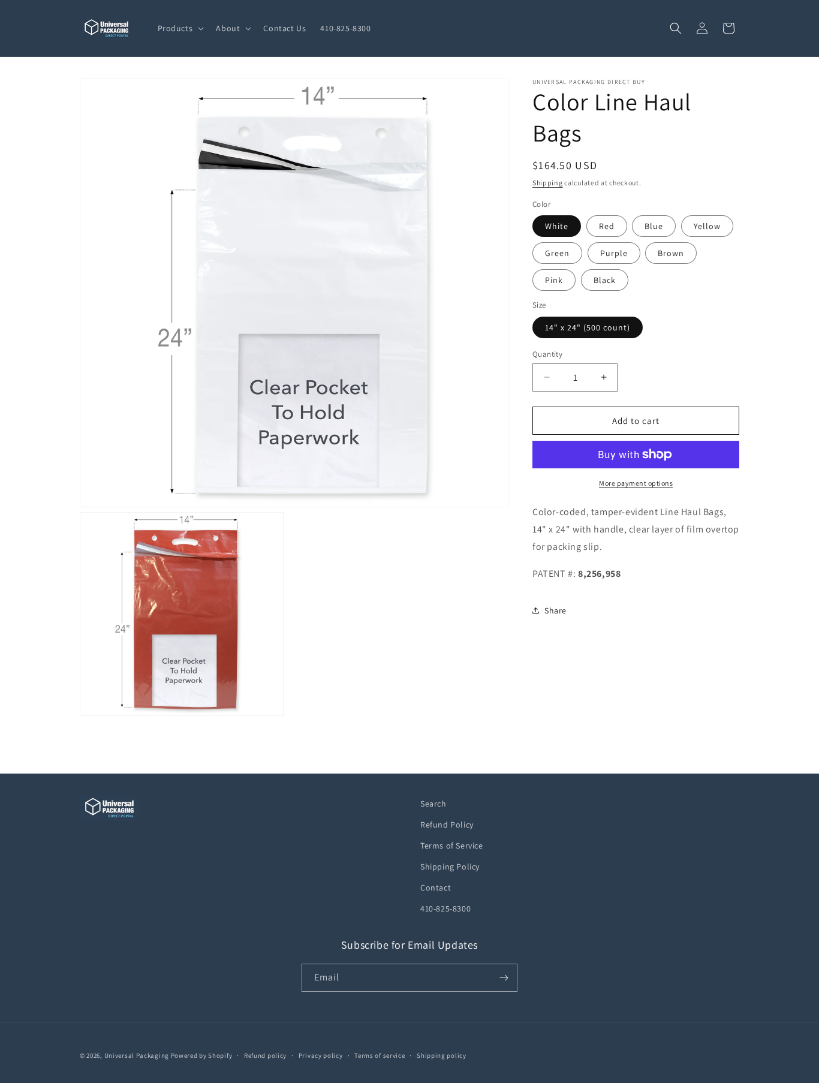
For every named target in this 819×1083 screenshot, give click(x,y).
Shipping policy (441, 1055)
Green (557, 253)
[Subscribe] (503, 978)
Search (433, 803)
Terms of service (379, 1055)
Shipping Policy (450, 866)
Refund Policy (447, 824)
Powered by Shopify (202, 1055)
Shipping (547, 182)
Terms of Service (451, 845)
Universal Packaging (136, 1055)
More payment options (636, 483)
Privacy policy (321, 1055)
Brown (671, 253)
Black (605, 280)
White (556, 226)
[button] (179, 28)
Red (607, 226)
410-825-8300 (445, 908)
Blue (654, 226)
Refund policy (265, 1055)
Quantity (547, 353)
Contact (435, 887)
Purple (614, 253)
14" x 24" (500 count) (587, 326)
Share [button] (555, 609)
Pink (554, 280)
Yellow (707, 226)
